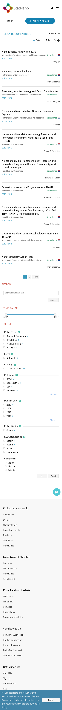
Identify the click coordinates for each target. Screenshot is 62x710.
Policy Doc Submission (13, 650)
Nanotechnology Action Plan (17, 256)
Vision (11, 462)
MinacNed (12, 390)
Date (38, 40)
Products (7, 535)
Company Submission (13, 634)
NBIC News (8, 596)
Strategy (11, 347)
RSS (5, 688)
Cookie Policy (9, 683)
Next (36, 276)
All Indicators (9, 578)
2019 (9, 412)
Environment (13, 452)
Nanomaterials (10, 524)
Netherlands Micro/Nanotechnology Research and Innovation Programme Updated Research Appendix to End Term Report (29, 164)
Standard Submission (13, 655)
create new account (40, 20)
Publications (9, 612)
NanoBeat (8, 601)
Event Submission (11, 645)
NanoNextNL (13, 382)
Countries (7, 563)
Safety (10, 440)
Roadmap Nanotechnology (16, 71)
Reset (53, 476)
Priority (11, 470)
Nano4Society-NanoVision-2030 (19, 51)
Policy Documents (11, 530)
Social (10, 448)
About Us (7, 673)
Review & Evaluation (17, 336)
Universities (8, 545)
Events (6, 519)
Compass (7, 606)
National (12, 358)
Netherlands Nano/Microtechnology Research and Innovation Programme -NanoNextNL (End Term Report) (29, 138)
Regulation (12, 339)
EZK (9, 386)
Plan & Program (14, 343)
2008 (9, 408)
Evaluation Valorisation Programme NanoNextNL (28, 187)
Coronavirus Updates (13, 617)
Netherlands (17, 368)
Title (48, 40)
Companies (8, 514)
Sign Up (6, 678)
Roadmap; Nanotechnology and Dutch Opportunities (30, 91)
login (10, 21)
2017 (9, 404)
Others (10, 430)
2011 (9, 416)
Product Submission (12, 639)
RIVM (10, 379)
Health (10, 444)
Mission (11, 466)
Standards (8, 540)
